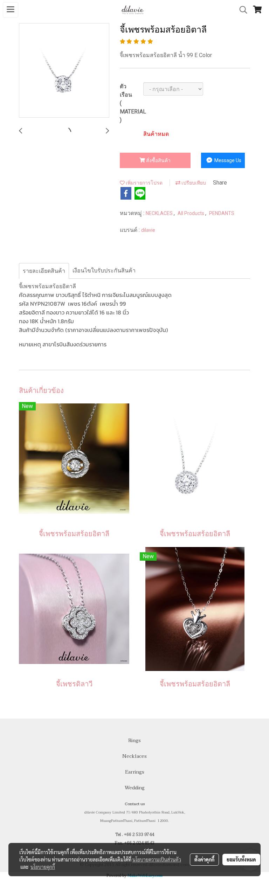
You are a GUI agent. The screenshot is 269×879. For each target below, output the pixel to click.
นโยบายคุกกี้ (42, 867)
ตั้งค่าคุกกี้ (204, 859)
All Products (191, 213)
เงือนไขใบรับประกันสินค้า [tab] (104, 270)
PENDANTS (221, 213)
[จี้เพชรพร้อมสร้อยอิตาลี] (64, 70)
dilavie (148, 230)
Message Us (227, 160)
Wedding (135, 788)
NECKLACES (160, 213)
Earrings (134, 772)
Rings (134, 740)
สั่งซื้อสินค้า (158, 160)
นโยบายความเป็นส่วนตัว (156, 859)
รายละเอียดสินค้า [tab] (44, 271)
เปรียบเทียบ (193, 183)
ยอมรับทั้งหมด (241, 859)
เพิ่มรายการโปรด (144, 183)
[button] (241, 10)
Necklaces (134, 756)
